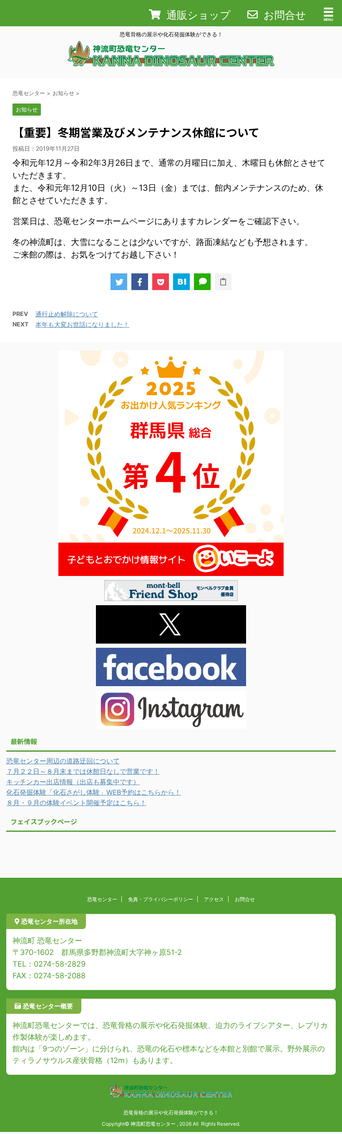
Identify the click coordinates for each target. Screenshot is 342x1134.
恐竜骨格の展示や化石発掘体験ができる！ (171, 1112)
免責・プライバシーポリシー (160, 899)
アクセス (214, 899)
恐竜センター (102, 899)
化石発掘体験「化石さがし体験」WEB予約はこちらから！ (93, 792)
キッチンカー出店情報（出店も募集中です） (73, 782)
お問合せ (245, 899)
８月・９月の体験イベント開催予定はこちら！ (76, 802)
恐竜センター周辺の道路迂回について (63, 761)
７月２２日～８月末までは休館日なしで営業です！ (83, 771)
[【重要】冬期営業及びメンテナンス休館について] (181, 281)
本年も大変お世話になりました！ (82, 324)
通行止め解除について (66, 314)
